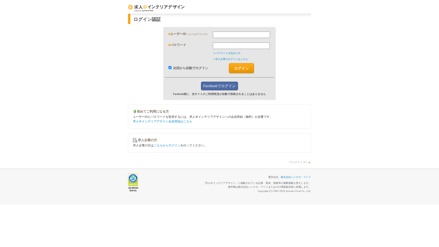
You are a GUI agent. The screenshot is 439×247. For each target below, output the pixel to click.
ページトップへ (300, 162)
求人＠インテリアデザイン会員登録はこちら (162, 121)
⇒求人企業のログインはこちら (230, 59)
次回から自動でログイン (190, 68)
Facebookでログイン (219, 86)
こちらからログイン (167, 145)
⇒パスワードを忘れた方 (227, 53)
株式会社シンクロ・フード (296, 177)
